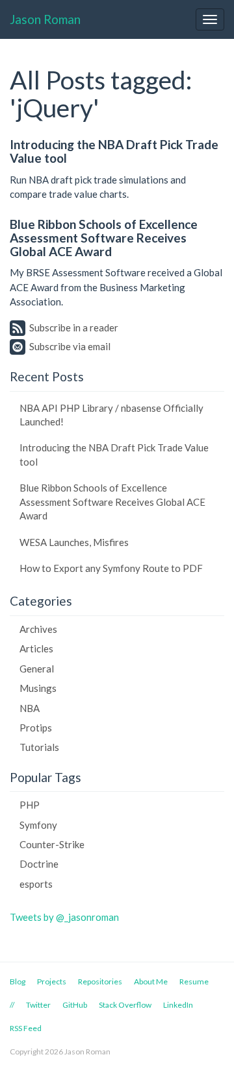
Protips (36, 727)
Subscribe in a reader (73, 327)
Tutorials (39, 747)
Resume (194, 981)
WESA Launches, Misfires (74, 542)
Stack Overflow (125, 1005)
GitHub (74, 1005)
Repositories (100, 981)
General (37, 668)
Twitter (38, 1005)
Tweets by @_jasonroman (64, 917)
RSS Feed (26, 1028)
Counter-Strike (52, 844)
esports (36, 884)
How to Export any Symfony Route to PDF (111, 568)
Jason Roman (45, 19)
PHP (30, 805)
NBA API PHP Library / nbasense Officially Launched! (111, 414)
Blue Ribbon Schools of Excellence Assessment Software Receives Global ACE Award (104, 238)
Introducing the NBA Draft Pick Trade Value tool (114, 151)
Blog (17, 981)
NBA (30, 708)
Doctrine (39, 864)
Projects (51, 981)
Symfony (38, 825)
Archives (38, 629)
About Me (151, 981)
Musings (38, 688)
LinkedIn (178, 1005)
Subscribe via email (69, 346)
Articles (36, 648)
